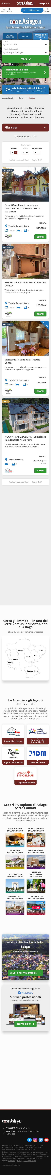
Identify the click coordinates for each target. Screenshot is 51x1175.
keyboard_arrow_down (15, 152)
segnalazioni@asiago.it (39, 1154)
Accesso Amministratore (11, 1165)
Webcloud (11, 1161)
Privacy (19, 1161)
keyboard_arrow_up (12, 152)
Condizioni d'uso (30, 1161)
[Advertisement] (25, 515)
